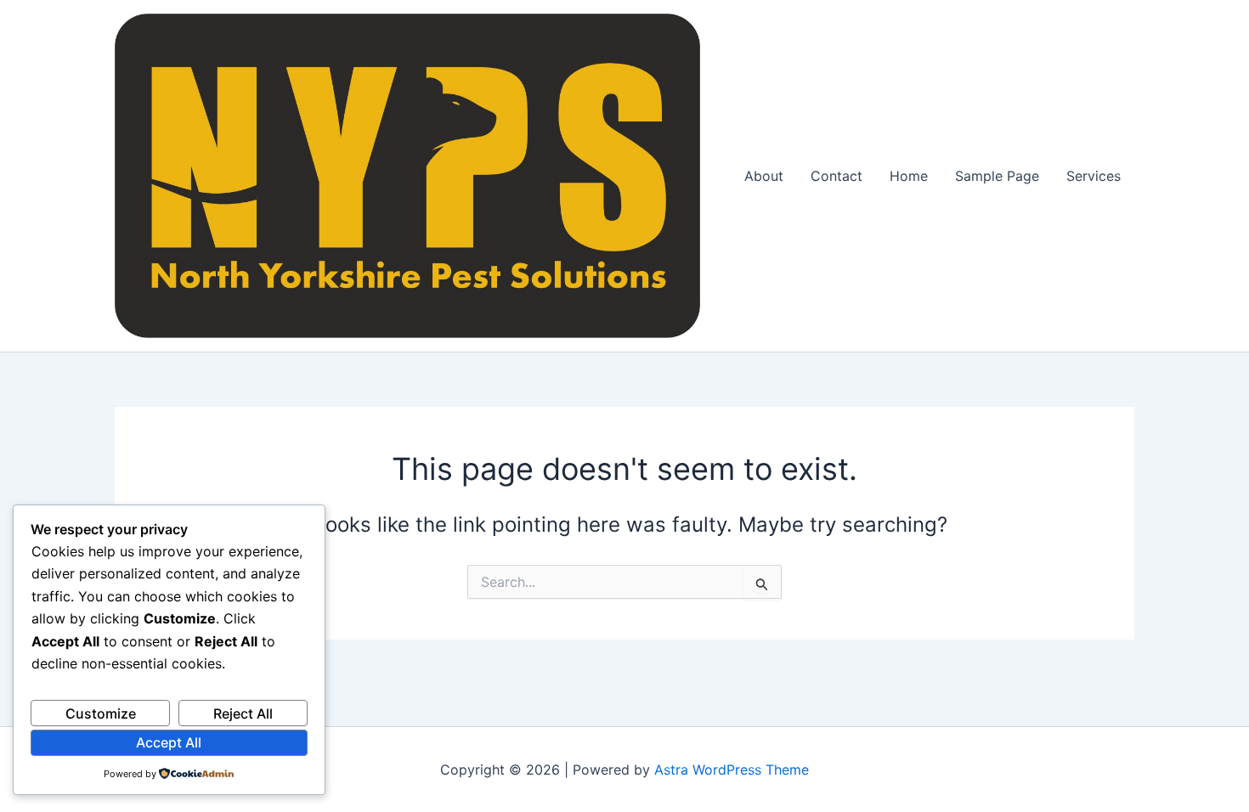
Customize (100, 713)
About (763, 175)
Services (1093, 175)
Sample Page (997, 175)
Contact (836, 175)
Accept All (168, 742)
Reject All (243, 713)
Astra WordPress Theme (731, 769)
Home (909, 175)
